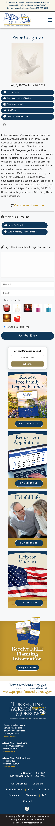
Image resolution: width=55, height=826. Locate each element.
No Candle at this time (17, 327)
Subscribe (27, 364)
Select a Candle (12, 300)
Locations (38, 784)
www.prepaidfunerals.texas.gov (27, 691)
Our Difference (19, 784)
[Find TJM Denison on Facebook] (27, 809)
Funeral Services (14, 789)
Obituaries (31, 795)
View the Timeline (16, 225)
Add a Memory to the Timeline (19, 98)
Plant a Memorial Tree (18, 117)
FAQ (44, 795)
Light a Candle (13, 92)
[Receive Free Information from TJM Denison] (27, 630)
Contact (27, 801)
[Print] (4, 125)
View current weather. (29, 205)
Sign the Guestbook (15, 104)
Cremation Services (38, 789)
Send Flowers (12, 110)
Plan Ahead (14, 795)
